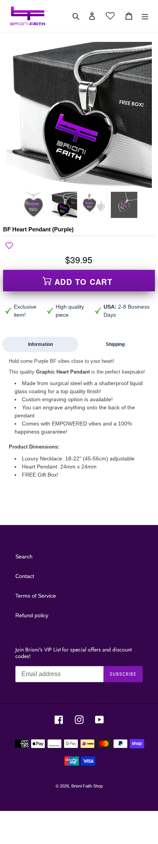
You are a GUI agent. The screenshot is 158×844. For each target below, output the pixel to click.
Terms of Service (35, 596)
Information (40, 344)
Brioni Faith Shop (87, 786)
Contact (24, 576)
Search (24, 556)
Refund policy (31, 615)
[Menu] (145, 16)
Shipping (115, 344)
